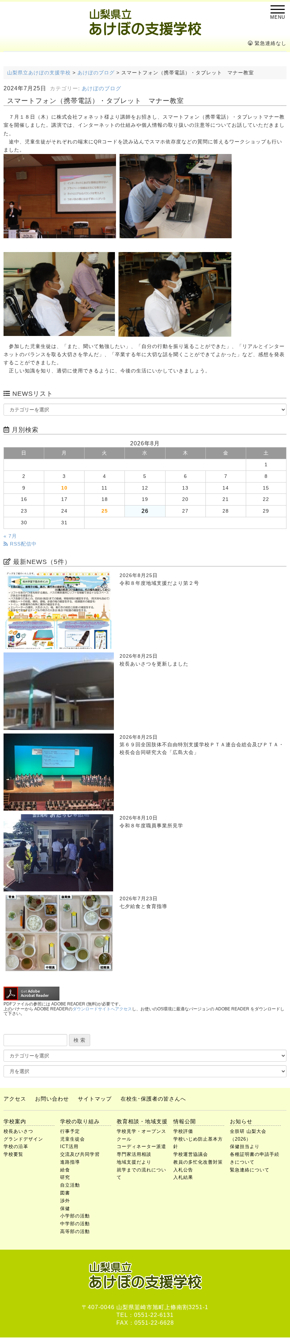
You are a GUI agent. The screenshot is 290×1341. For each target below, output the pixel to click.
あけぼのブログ (101, 88)
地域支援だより (134, 1162)
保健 (65, 1208)
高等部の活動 (75, 1231)
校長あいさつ (18, 1131)
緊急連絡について (249, 1169)
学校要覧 (13, 1154)
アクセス (15, 1099)
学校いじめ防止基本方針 (198, 1142)
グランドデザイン (23, 1139)
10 (64, 488)
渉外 (65, 1200)
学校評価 (183, 1131)
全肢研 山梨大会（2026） (248, 1135)
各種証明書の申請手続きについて (254, 1158)
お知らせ (241, 1121)
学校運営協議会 (190, 1154)
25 (105, 511)
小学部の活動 (75, 1216)
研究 (65, 1177)
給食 (65, 1169)
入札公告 (183, 1169)
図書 (65, 1193)
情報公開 (184, 1121)
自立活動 (70, 1185)
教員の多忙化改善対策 (198, 1162)
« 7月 (10, 536)
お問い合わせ (52, 1099)
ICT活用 (69, 1146)
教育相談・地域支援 (142, 1121)
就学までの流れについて (141, 1173)
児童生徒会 (72, 1139)
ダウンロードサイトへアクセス (102, 1009)
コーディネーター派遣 (141, 1146)
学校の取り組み (80, 1121)
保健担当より (245, 1146)
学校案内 (15, 1121)
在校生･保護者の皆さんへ (153, 1099)
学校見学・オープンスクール (141, 1135)
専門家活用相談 (134, 1154)
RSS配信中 (22, 544)
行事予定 (70, 1131)
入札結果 (183, 1177)
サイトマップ (95, 1099)
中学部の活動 (75, 1223)
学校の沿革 (16, 1146)
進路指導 (70, 1162)
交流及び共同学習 (80, 1154)
